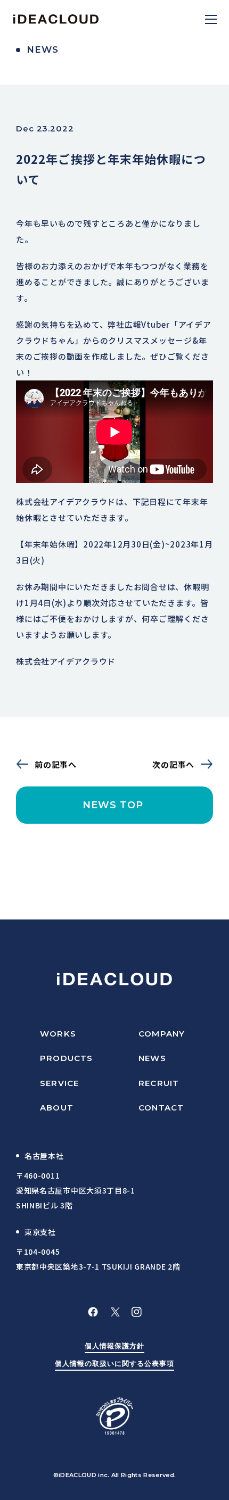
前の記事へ (56, 764)
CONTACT (161, 1107)
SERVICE (59, 1083)
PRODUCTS (66, 1058)
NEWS (152, 1058)
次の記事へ (173, 764)
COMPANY (161, 1033)
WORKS (58, 1033)
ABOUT (56, 1107)
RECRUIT (158, 1083)
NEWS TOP (115, 805)
